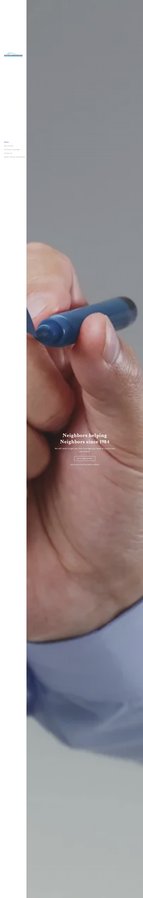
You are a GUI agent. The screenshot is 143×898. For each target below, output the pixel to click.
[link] (13, 55)
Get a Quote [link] (8, 146)
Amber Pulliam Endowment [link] (14, 157)
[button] (15, 149)
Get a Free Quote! (84, 458)
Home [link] (6, 142)
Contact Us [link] (8, 153)
